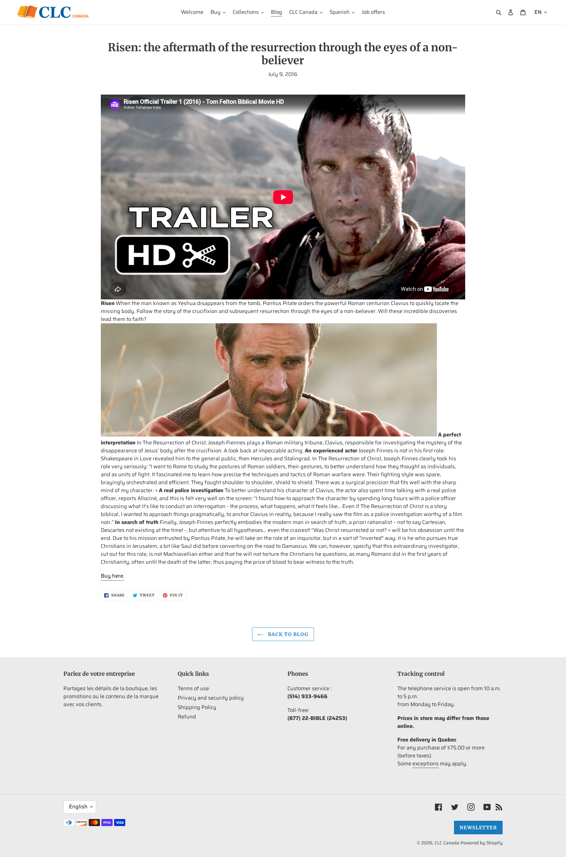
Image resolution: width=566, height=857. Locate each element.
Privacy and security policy (211, 698)
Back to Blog (287, 634)
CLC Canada (447, 842)
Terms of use (193, 688)
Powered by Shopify (481, 842)
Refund (187, 717)
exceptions (425, 763)
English (78, 806)
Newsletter (478, 827)
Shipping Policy (197, 707)
